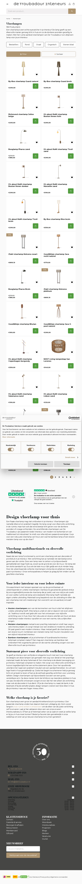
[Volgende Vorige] (74, 477)
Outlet (45, 839)
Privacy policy (45, 877)
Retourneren (12, 828)
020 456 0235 (16, 769)
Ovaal (38, 45)
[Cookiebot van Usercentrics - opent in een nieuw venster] (70, 418)
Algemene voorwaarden (59, 877)
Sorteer (59, 54)
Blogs (44, 831)
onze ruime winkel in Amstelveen (27, 707)
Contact (9, 820)
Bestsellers (13, 45)
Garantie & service (13, 822)
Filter (24, 54)
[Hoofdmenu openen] (7, 4)
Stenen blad (68, 45)
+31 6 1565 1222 (16, 775)
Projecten (46, 828)
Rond (27, 45)
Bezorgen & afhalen (14, 825)
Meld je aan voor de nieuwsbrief (23, 855)
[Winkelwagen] (74, 3)
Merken (45, 833)
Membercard (12, 831)
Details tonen (70, 457)
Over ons (46, 820)
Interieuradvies (48, 825)
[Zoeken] (72, 11)
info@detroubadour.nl (20, 782)
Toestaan (66, 464)
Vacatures (46, 836)
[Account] (70, 3)
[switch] (31, 449)
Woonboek (47, 822)
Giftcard (9, 833)
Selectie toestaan (40, 464)
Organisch (52, 45)
